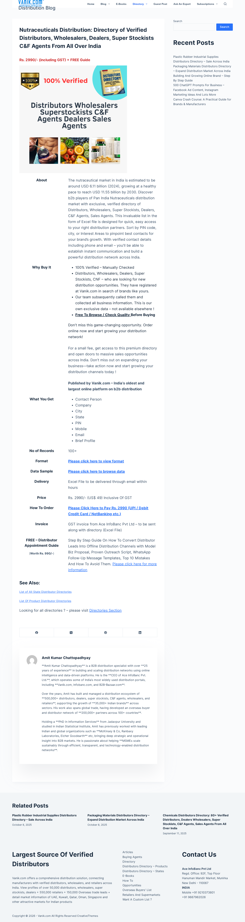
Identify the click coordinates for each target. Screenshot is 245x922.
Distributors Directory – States (143, 871)
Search (177, 21)
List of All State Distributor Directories (45, 592)
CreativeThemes (87, 916)
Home (90, 4)
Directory (138, 4)
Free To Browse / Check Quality (103, 315)
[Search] (225, 4)
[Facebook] (37, 632)
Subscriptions (205, 4)
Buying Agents (132, 857)
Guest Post (160, 4)
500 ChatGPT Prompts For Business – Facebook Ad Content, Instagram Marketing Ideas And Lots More (198, 89)
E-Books (121, 4)
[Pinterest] (105, 632)
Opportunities (131, 885)
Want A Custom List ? (137, 899)
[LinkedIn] (140, 632)
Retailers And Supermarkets (141, 895)
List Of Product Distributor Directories (45, 601)
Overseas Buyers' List (137, 890)
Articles (127, 852)
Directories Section (105, 610)
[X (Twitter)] (71, 632)
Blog (103, 4)
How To (127, 880)
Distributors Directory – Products (145, 866)
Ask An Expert (182, 4)
